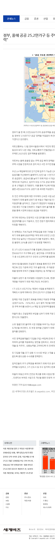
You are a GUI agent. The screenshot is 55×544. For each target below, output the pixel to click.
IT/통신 (45, 501)
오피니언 (8, 443)
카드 (7, 507)
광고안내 (40, 529)
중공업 (45, 504)
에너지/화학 (47, 507)
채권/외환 (27, 501)
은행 (7, 497)
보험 (7, 501)
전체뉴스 (11, 18)
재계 (44, 497)
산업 (45, 18)
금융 (27, 18)
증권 (36, 18)
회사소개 (32, 529)
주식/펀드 (27, 497)
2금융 (8, 504)
